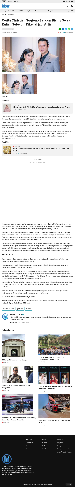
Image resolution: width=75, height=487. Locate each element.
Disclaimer (29, 443)
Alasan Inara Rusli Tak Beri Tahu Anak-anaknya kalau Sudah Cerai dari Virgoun (41, 107)
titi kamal (28, 309)
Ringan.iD (60, 443)
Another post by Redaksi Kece (20, 322)
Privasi (44, 439)
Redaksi (44, 443)
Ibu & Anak (11, 14)
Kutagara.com (61, 446)
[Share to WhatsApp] (68, 29)
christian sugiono (8, 309)
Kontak (44, 449)
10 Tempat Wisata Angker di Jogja (14, 360)
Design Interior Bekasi (64, 449)
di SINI (23, 303)
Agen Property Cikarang (64, 452)
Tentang (28, 449)
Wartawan (45, 446)
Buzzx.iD (60, 439)
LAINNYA (69, 484)
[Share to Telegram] (71, 29)
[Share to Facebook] (62, 29)
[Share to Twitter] (65, 29)
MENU (4, 1)
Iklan (27, 446)
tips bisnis (20, 309)
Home (4, 14)
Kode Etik (29, 439)
